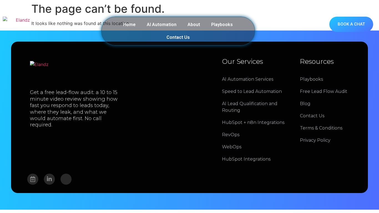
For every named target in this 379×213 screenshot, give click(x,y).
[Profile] (66, 179)
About (194, 24)
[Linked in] (49, 179)
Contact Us (178, 37)
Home (129, 24)
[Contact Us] (32, 179)
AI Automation (161, 24)
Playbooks (222, 24)
